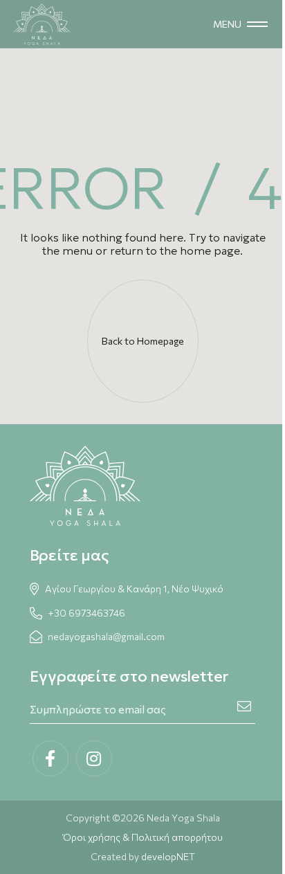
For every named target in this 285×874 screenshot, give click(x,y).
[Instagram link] (94, 758)
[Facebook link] (50, 758)
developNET (168, 856)
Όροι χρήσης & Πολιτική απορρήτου (143, 837)
